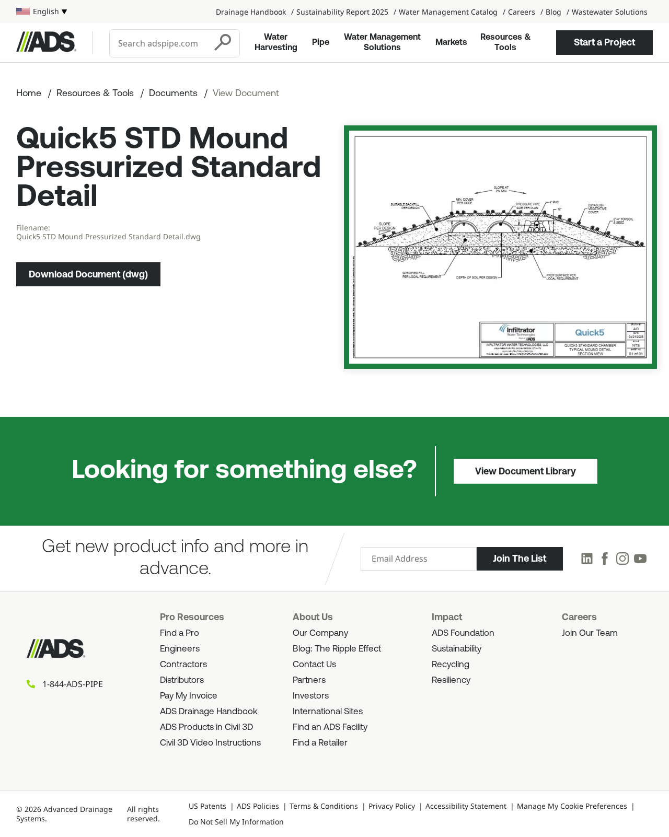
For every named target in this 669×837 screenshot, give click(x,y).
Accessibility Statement (465, 806)
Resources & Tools (505, 42)
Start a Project (604, 42)
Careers (521, 12)
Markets (451, 43)
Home (28, 94)
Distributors (182, 680)
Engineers (180, 649)
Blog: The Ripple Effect (337, 649)
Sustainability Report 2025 (342, 12)
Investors (311, 696)
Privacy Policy (391, 806)
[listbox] (41, 11)
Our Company (320, 633)
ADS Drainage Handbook (209, 711)
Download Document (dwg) (88, 274)
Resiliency (451, 680)
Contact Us (314, 664)
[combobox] (159, 43)
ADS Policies (258, 806)
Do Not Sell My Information (236, 822)
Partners (309, 680)
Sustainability (456, 649)
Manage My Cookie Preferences (572, 806)
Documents (173, 94)
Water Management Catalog (448, 12)
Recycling (450, 664)
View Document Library (525, 471)
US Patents (207, 806)
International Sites (328, 711)
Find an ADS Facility (330, 727)
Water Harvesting (276, 42)
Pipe (320, 43)
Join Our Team (590, 633)
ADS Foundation (463, 633)
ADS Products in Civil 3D (206, 727)
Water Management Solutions (382, 42)
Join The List (519, 558)
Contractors (183, 664)
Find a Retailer (320, 743)
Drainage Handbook (251, 12)
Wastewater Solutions (610, 12)
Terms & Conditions (324, 806)
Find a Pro (179, 633)
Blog (553, 12)
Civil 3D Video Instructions (210, 743)
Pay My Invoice (188, 696)
